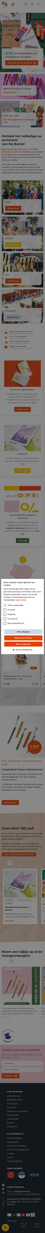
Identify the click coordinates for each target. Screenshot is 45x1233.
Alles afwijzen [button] (23, 631)
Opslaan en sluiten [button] (23, 638)
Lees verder (20, 600)
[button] (22, 649)
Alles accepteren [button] (23, 644)
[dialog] (22, 616)
